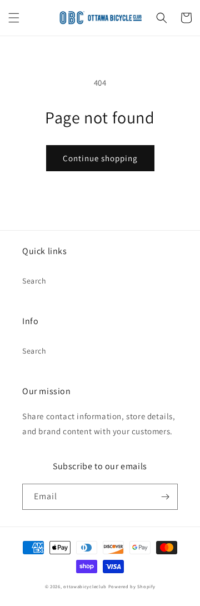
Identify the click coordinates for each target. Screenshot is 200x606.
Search (34, 281)
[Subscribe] (165, 497)
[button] (14, 18)
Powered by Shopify (132, 586)
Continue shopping (100, 158)
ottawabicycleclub (85, 586)
